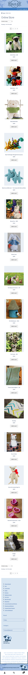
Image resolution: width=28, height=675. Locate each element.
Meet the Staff (8, 599)
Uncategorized (15, 652)
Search (14, 673)
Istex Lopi (19, 657)
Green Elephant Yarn (8, 657)
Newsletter (7, 601)
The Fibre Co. (15, 662)
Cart (21, 672)
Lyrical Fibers (5, 661)
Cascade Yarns (17, 656)
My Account (4, 673)
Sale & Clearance (18, 654)
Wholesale (19, 652)
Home (4, 13)
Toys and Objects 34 (8, 630)
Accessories (7, 588)
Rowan (20, 661)
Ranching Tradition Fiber (14, 661)
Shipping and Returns (9, 606)
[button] (18, 9)
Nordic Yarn (9, 661)
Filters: (5, 620)
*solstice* (3, 656)
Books (6, 590)
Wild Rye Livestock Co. (20, 662)
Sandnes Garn (23, 661)
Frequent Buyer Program (10, 608)
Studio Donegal (10, 662)
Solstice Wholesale (9, 610)
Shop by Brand (8, 584)
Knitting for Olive (13, 659)
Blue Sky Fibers (12, 656)
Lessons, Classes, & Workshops (8, 652)
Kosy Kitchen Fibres (19, 659)
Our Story (7, 597)
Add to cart (14, 60)
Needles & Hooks (8, 595)
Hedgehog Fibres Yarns (14, 657)
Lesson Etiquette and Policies (11, 603)
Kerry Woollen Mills (7, 659)
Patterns (6, 592)
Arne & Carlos (8, 656)
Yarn (6, 586)
